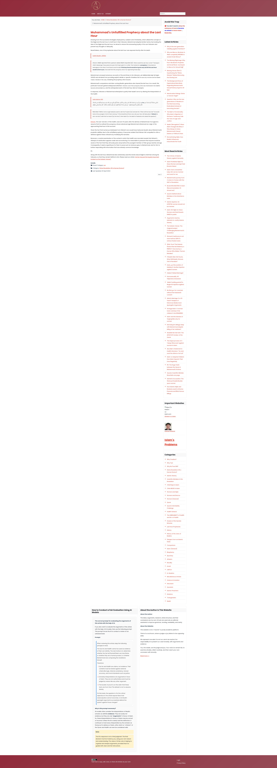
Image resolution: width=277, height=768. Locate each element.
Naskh (169, 601)
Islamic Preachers (172, 591)
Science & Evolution (173, 580)
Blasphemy (170, 552)
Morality (169, 563)
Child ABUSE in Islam (173, 488)
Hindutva (170, 594)
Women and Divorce (173, 495)
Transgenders (171, 598)
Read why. (168, 33)
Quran (169, 502)
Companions (171, 545)
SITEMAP (108, 14)
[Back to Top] (274, 765)
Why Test (170, 463)
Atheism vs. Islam (170, 416)
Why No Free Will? (172, 466)
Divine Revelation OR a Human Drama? (111, 168)
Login (178, 760)
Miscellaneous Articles (174, 577)
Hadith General (172, 512)
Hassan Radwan (170, 431)
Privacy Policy (181, 763)
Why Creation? (171, 459)
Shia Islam (170, 584)
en (105, 165)
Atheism (169, 559)
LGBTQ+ (169, 570)
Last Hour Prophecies (173, 527)
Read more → (144, 656)
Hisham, (93, 122)
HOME (93, 14)
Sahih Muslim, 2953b (99, 56)
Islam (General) (172, 549)
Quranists (170, 587)
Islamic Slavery (172, 476)
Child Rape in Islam (173, 485)
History (169, 530)
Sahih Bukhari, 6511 (98, 99)
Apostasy (170, 556)
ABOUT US (100, 14)
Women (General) (173, 499)
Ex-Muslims (170, 573)
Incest (169, 566)
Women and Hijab (172, 492)
